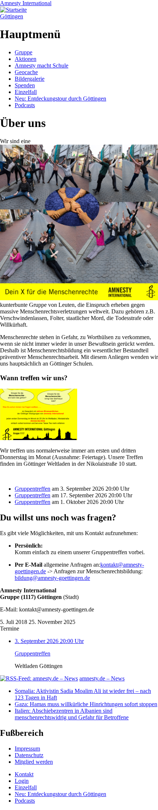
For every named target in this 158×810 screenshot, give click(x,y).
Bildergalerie (29, 79)
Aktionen (25, 59)
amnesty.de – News (102, 678)
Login (22, 781)
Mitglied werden (34, 762)
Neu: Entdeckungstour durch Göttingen (60, 98)
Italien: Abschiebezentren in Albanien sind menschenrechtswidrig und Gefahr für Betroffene (72, 714)
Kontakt (24, 774)
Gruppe (23, 52)
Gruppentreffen (32, 489)
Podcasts (25, 105)
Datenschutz (29, 755)
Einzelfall (26, 92)
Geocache (26, 72)
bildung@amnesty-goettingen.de (52, 578)
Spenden (25, 85)
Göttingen (11, 16)
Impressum (27, 748)
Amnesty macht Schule (41, 65)
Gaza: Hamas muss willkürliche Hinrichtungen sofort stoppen (86, 704)
